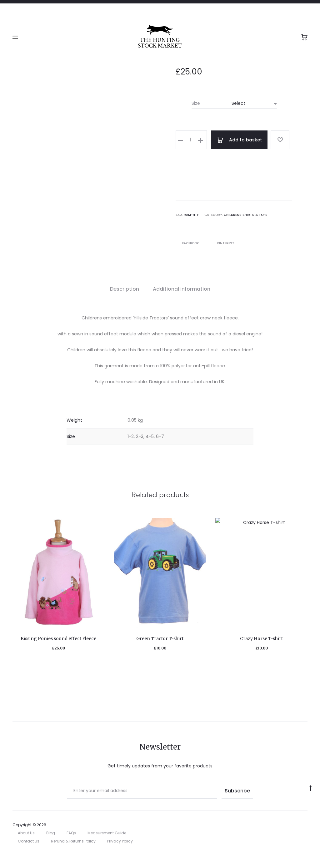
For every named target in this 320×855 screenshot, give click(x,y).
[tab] (124, 289)
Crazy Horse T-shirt (261, 638)
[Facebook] (292, 825)
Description (124, 289)
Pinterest (225, 243)
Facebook (191, 243)
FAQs (71, 833)
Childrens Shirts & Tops (246, 214)
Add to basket (245, 140)
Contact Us (28, 841)
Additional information (181, 289)
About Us (26, 833)
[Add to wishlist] (280, 139)
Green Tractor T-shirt (159, 638)
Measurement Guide (107, 833)
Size (196, 103)
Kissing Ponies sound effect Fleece (58, 638)
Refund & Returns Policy (73, 841)
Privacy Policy (120, 841)
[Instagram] (306, 825)
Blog (50, 833)
